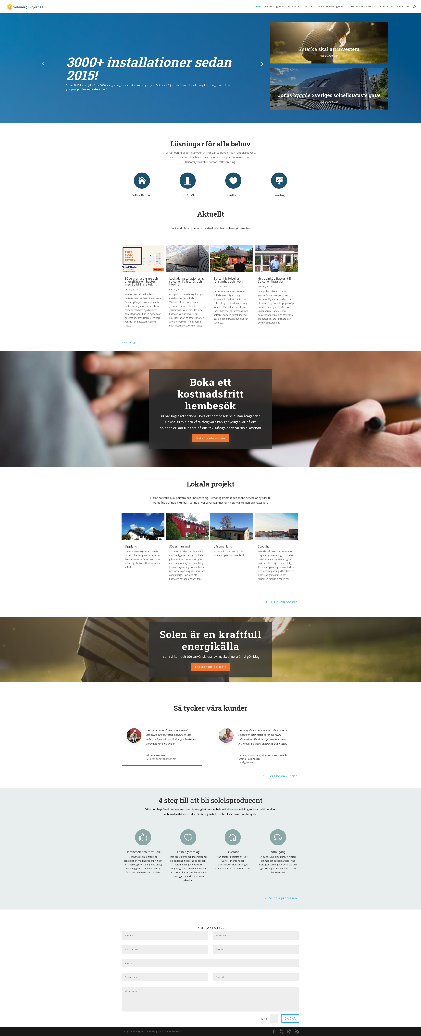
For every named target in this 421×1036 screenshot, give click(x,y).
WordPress (175, 1031)
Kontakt (385, 6)
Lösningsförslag (188, 852)
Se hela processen (283, 898)
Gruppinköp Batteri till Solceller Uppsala (274, 279)
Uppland (131, 546)
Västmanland (223, 546)
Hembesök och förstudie (143, 852)
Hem (258, 6)
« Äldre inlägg (129, 342)
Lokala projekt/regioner (330, 6)
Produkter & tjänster (300, 6)
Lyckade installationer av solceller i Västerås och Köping (186, 281)
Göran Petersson (156, 755)
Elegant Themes (145, 1031)
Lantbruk (233, 195)
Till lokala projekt (283, 602)
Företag (279, 195)
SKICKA (290, 1018)
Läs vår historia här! (94, 89)
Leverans (232, 852)
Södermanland (179, 546)
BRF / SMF (188, 195)
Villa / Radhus (141, 195)
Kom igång (277, 852)
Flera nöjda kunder (282, 776)
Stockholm (265, 546)
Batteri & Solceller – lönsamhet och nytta (228, 279)
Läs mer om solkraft (210, 667)
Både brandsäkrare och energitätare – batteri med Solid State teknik (141, 281)
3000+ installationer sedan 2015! (148, 68)
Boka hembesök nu (210, 438)
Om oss (401, 6)
